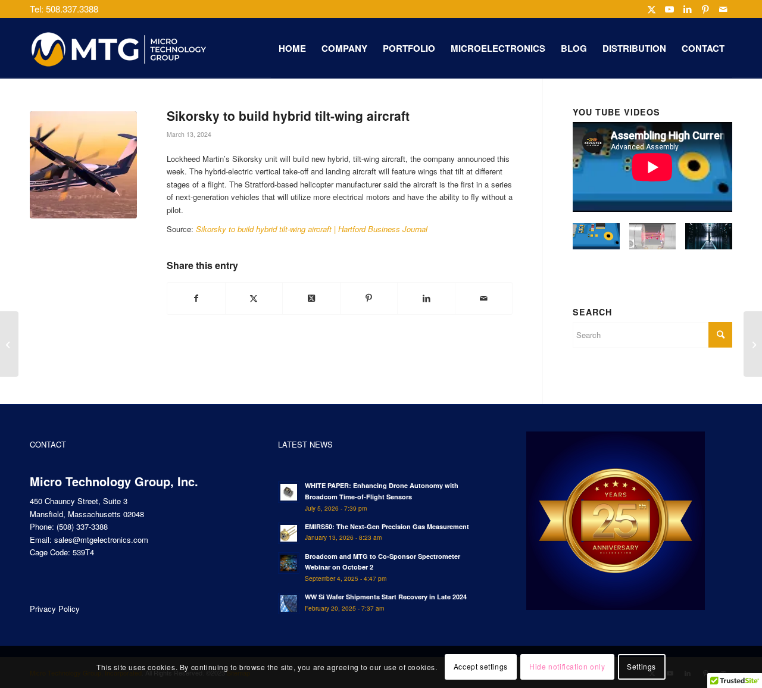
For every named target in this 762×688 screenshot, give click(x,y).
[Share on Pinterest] (369, 298)
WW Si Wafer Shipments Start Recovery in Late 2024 (386, 596)
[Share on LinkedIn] (426, 298)
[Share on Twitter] (254, 298)
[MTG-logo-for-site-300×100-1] (119, 48)
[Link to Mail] (723, 9)
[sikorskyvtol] (83, 164)
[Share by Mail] (484, 298)
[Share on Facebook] (196, 298)
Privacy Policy (55, 608)
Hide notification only (567, 667)
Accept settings (481, 667)
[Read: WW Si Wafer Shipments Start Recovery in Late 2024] (288, 603)
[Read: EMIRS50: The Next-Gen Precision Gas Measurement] (288, 533)
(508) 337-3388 (82, 526)
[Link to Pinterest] (705, 9)
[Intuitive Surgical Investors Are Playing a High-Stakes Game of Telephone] (9, 344)
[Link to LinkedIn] (687, 9)
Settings (641, 667)
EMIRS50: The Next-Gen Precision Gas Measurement (387, 526)
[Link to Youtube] (669, 9)
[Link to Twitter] (651, 9)
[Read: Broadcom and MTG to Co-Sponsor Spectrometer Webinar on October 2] (288, 563)
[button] (596, 241)
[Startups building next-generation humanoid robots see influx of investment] (753, 344)
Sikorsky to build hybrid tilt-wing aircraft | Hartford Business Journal (311, 228)
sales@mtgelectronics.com (101, 539)
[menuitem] (292, 48)
